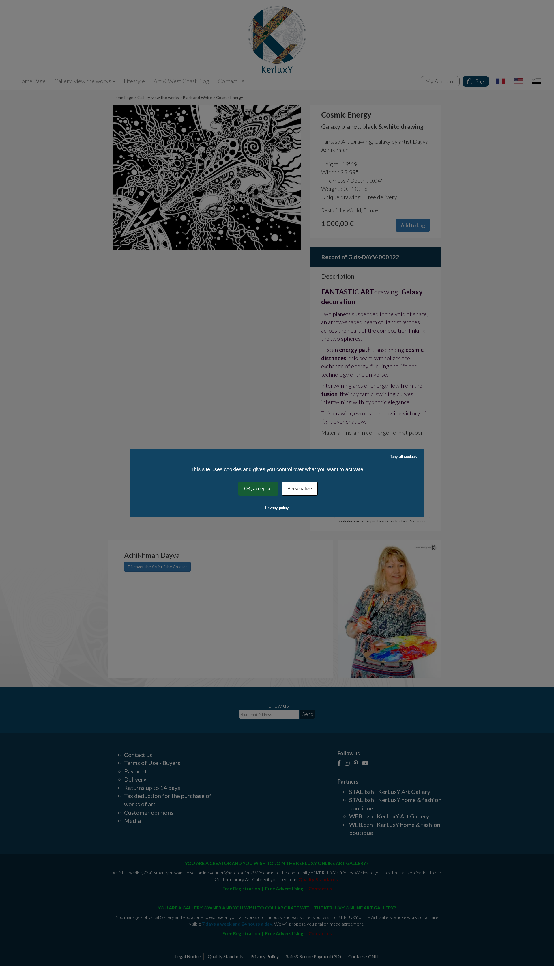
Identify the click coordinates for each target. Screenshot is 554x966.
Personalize (299, 488)
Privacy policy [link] (277, 508)
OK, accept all (258, 488)
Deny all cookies (403, 456)
